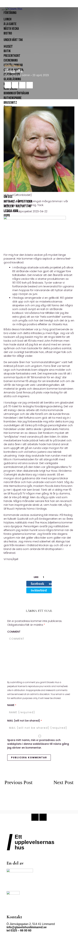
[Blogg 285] (56, 795)
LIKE (39, 577)
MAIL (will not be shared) (24, 720)
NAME (11, 705)
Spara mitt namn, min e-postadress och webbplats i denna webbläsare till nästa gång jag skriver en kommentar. (38, 743)
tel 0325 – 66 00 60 (19, 930)
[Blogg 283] (22, 805)
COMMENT (13, 631)
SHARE (41, 583)
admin (26, 75)
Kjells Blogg (12, 65)
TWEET (41, 590)
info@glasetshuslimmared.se (27, 927)
